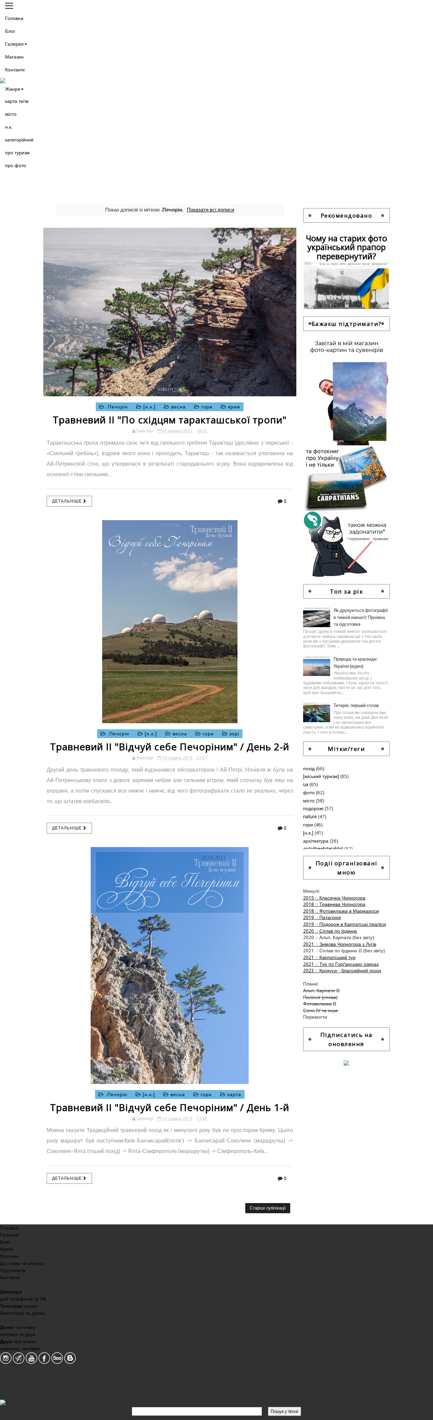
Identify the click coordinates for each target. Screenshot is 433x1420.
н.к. (9, 127)
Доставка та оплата (21, 1263)
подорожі (314, 808)
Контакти (15, 69)
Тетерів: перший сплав (356, 705)
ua (306, 784)
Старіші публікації (268, 1208)
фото (309, 792)
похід (309, 768)
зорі (233, 733)
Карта (6, 1249)
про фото (15, 165)
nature (310, 816)
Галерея (14, 44)
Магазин (14, 57)
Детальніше (67, 501)
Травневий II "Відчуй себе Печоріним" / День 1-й (169, 1107)
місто (11, 114)
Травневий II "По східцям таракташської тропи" (170, 419)
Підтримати (12, 1270)
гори (207, 406)
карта (233, 1094)
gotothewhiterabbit (323, 848)
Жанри (12, 89)
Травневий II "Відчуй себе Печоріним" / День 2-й (169, 746)
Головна (14, 18)
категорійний (19, 139)
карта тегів (16, 101)
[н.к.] (149, 406)
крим (233, 406)
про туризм (17, 152)
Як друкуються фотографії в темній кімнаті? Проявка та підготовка (361, 617)
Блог (10, 31)
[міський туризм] (321, 776)
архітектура (316, 841)
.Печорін (117, 406)
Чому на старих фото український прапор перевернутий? (346, 247)
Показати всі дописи (210, 210)
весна (178, 406)
